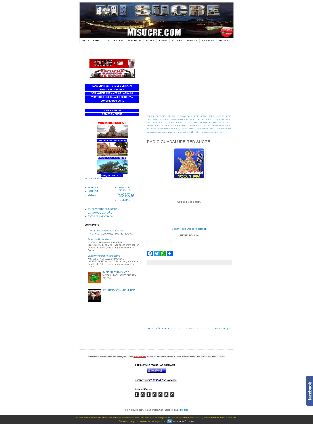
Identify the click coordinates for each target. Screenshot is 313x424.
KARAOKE (192, 40)
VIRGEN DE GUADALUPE (212, 132)
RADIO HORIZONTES (222, 122)
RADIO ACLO (186, 116)
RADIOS (97, 40)
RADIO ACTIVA (200, 116)
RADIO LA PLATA (172, 125)
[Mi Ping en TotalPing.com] (156, 372)
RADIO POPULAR (165, 128)
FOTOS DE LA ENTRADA (100, 216)
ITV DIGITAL (124, 200)
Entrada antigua (222, 328)
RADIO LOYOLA (203, 125)
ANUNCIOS (224, 40)
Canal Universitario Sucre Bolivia (104, 256)
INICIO (85, 40)
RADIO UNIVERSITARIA (157, 132)
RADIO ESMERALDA (168, 122)
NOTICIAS (93, 191)
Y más (191, 421)
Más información (179, 421)
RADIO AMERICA (216, 116)
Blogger (184, 410)
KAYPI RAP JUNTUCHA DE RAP (119, 290)
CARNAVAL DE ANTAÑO (100, 213)
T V (107, 40)
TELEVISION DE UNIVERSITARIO (126, 195)
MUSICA (150, 40)
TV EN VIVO (180, 132)
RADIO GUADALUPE (203, 122)
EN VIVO (118, 40)
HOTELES (177, 40)
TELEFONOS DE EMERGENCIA (104, 209)
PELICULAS (208, 40)
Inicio (191, 328)
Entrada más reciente (158, 328)
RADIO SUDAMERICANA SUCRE (106, 230)
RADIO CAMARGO (179, 119)
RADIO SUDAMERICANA (220, 128)
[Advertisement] (151, 50)
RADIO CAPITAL (197, 119)
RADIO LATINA (188, 125)
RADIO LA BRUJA (155, 125)
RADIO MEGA (218, 125)
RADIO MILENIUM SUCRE (116, 272)
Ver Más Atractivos (94, 178)
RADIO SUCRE (181, 128)
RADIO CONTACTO (215, 119)
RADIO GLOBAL (185, 122)
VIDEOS (163, 40)
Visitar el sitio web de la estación (189, 228)
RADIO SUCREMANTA (198, 128)
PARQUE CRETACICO (156, 116)
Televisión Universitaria (99, 239)
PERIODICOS (134, 40)
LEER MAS (220, 356)
